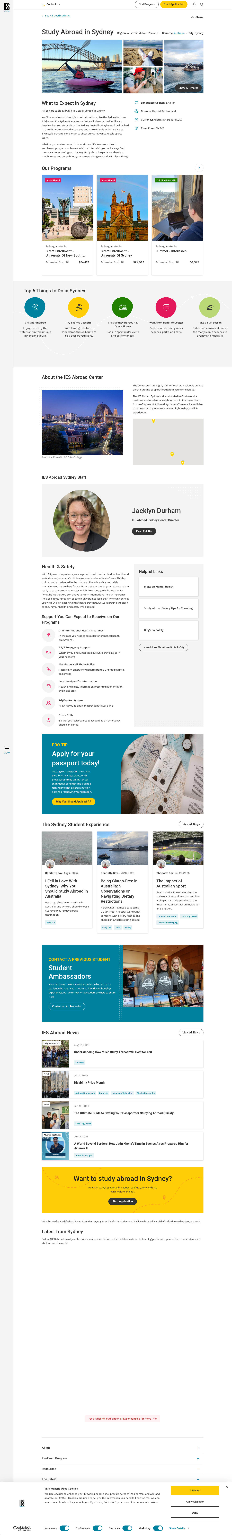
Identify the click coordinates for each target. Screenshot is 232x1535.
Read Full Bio (144, 531)
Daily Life (106, 927)
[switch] (97, 1528)
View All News (191, 1032)
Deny (195, 1512)
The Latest (49, 1479)
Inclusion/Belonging (167, 922)
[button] (199, 168)
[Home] (6, 7)
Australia (179, 33)
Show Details (177, 1528)
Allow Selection (195, 1501)
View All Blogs (191, 824)
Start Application (174, 4)
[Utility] (194, 4)
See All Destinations (57, 15)
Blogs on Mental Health (158, 586)
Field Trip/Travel (189, 916)
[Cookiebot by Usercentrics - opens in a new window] (22, 1528)
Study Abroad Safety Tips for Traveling (168, 608)
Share (199, 17)
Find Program (146, 4)
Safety (128, 927)
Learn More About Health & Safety (163, 647)
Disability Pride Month (89, 1082)
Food (117, 927)
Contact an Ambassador (67, 1006)
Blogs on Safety (154, 630)
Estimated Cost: (57, 262)
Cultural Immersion (167, 916)
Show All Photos (188, 88)
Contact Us (53, 4)
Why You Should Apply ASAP (73, 801)
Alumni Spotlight (84, 1155)
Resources (49, 1469)
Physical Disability (146, 1093)
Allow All (195, 1490)
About (46, 1448)
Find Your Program (54, 1458)
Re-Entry (51, 922)
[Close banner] (227, 1487)
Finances (79, 1062)
